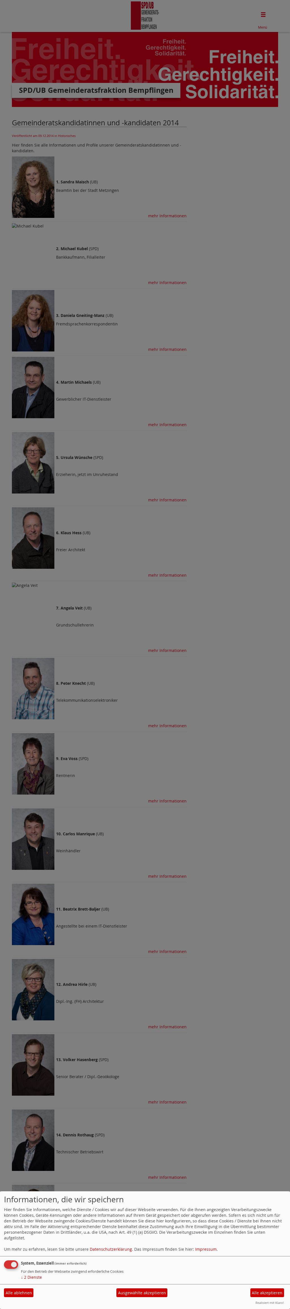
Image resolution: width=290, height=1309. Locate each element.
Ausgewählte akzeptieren (142, 1292)
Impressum (206, 1249)
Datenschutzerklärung (111, 1249)
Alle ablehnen (19, 1292)
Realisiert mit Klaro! (269, 1303)
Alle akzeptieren (267, 1292)
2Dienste (31, 1277)
